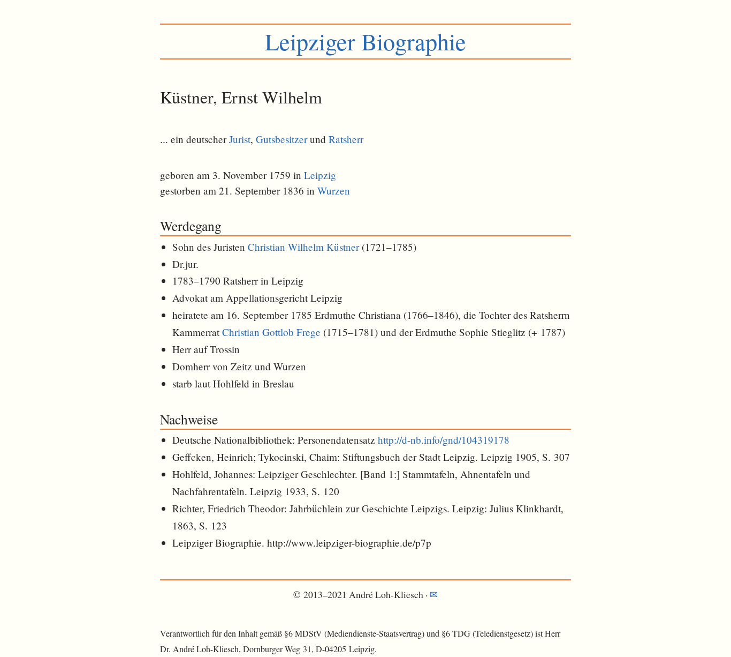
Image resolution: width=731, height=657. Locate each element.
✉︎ (434, 594)
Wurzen (333, 190)
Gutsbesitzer (281, 139)
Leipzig (320, 175)
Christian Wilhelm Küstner (303, 246)
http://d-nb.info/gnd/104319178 (443, 439)
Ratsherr (346, 139)
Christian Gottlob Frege (271, 332)
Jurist (239, 139)
